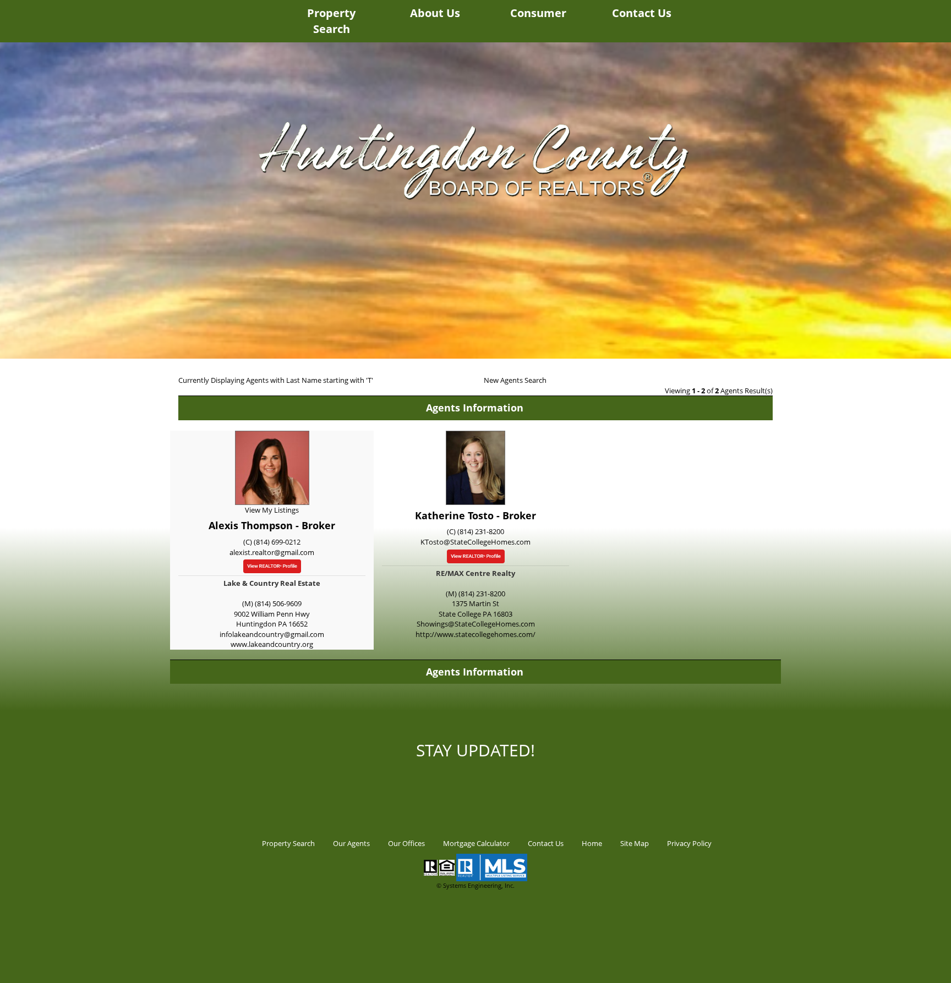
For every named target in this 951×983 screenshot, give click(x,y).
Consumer (538, 13)
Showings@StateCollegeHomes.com (476, 624)
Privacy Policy (689, 843)
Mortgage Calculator (476, 843)
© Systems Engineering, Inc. (475, 885)
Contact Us (641, 13)
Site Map (634, 843)
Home (592, 843)
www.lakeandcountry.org (272, 644)
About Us (435, 13)
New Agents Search (515, 380)
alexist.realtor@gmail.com (271, 552)
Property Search (331, 21)
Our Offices (406, 843)
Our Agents (351, 843)
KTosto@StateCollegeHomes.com (475, 542)
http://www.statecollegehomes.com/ (475, 634)
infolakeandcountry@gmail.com (272, 634)
